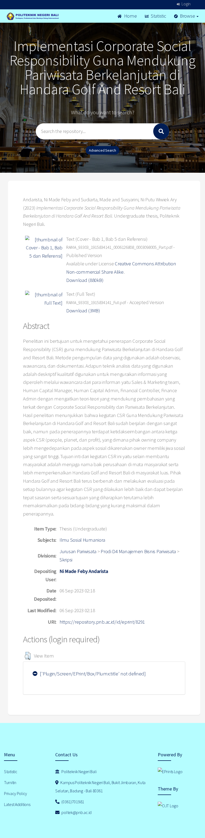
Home (130, 16)
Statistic (158, 16)
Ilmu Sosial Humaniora (82, 540)
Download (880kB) (85, 280)
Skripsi (66, 560)
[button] (28, 656)
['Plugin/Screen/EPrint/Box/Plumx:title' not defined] (92, 674)
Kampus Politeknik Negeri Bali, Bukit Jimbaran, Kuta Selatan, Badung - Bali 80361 (100, 786)
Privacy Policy (15, 793)
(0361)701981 (72, 801)
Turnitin (10, 782)
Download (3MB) (83, 311)
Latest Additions (17, 804)
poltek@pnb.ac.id (76, 812)
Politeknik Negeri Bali (79, 771)
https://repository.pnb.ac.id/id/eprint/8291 (102, 622)
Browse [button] (187, 16)
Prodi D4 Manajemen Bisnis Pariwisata (138, 551)
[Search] (161, 131)
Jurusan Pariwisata (78, 551)
